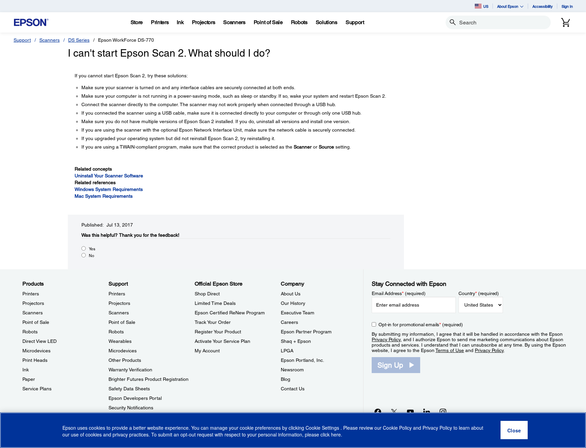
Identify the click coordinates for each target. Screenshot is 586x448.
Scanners (49, 40)
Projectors (33, 303)
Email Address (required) (399, 293)
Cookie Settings (323, 427)
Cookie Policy (397, 427)
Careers (289, 322)
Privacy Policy (386, 339)
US (485, 6)
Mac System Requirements (104, 196)
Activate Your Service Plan (222, 341)
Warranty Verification (130, 369)
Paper (28, 379)
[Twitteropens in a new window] (394, 412)
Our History (293, 303)
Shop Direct (207, 293)
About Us (290, 293)
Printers (30, 293)
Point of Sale (35, 322)
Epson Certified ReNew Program (230, 312)
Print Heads (34, 360)
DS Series (79, 40)
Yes (92, 249)
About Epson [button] (507, 6)
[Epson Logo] (31, 22)
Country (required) (478, 293)
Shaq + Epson (296, 341)
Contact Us (293, 388)
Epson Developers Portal (135, 398)
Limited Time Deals (215, 303)
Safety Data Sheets (129, 388)
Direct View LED (39, 341)
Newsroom (292, 369)
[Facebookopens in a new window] (378, 412)
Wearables (120, 341)
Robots (30, 331)
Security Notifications (131, 407)
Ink (25, 369)
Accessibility (542, 6)
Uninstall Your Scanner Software (109, 175)
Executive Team (297, 312)
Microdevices (36, 350)
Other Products (125, 360)
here (336, 434)
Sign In (567, 6)
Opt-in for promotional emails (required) (420, 324)
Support (22, 40)
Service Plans (37, 388)
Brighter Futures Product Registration (149, 379)
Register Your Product (218, 331)
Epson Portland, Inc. (302, 360)
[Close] (514, 430)
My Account (207, 350)
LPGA (287, 350)
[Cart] (565, 22)
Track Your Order (213, 322)
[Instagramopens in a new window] (443, 412)
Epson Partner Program (306, 331)
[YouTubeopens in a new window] (410, 412)
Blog (285, 379)
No (91, 255)
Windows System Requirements (109, 189)
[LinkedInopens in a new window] (427, 412)
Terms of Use (449, 350)
